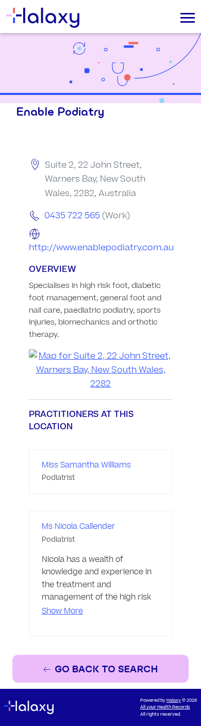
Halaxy (173, 700)
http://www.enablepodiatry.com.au (101, 247)
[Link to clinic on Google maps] (100, 370)
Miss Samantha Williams (86, 465)
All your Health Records (165, 707)
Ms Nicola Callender (78, 526)
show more (62, 611)
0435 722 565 (72, 215)
